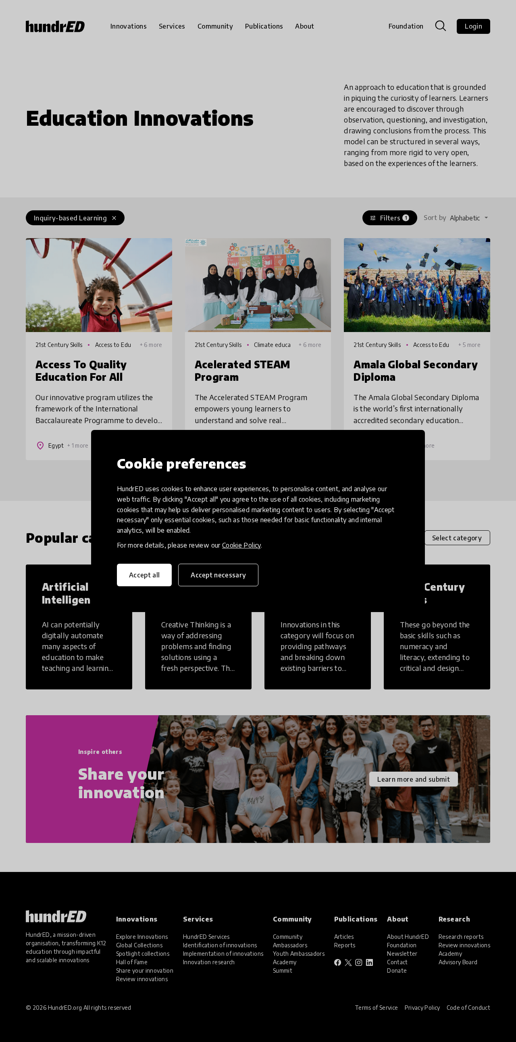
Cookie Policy (241, 545)
